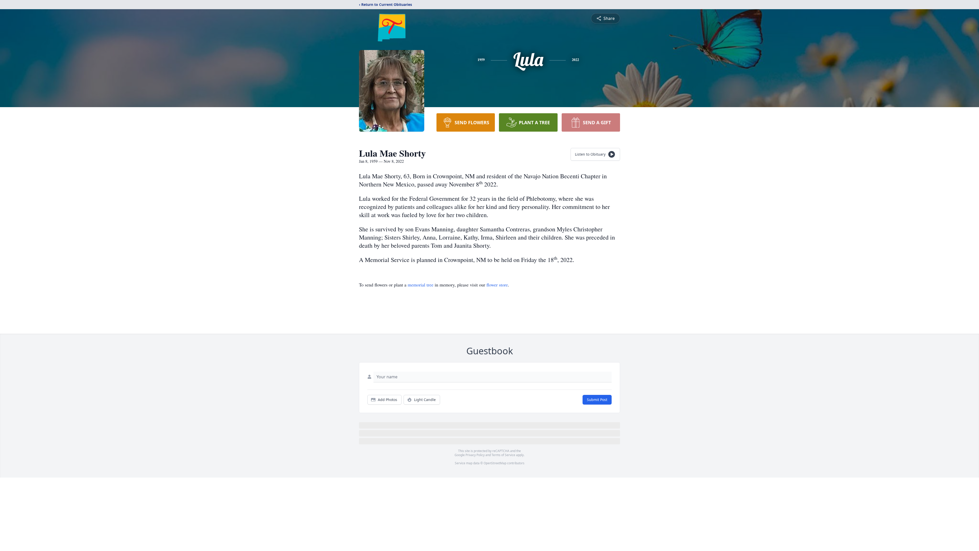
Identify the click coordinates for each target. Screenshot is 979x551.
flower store (497, 285)
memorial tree (420, 285)
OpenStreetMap (495, 463)
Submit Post (597, 399)
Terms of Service (503, 455)
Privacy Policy (475, 455)
